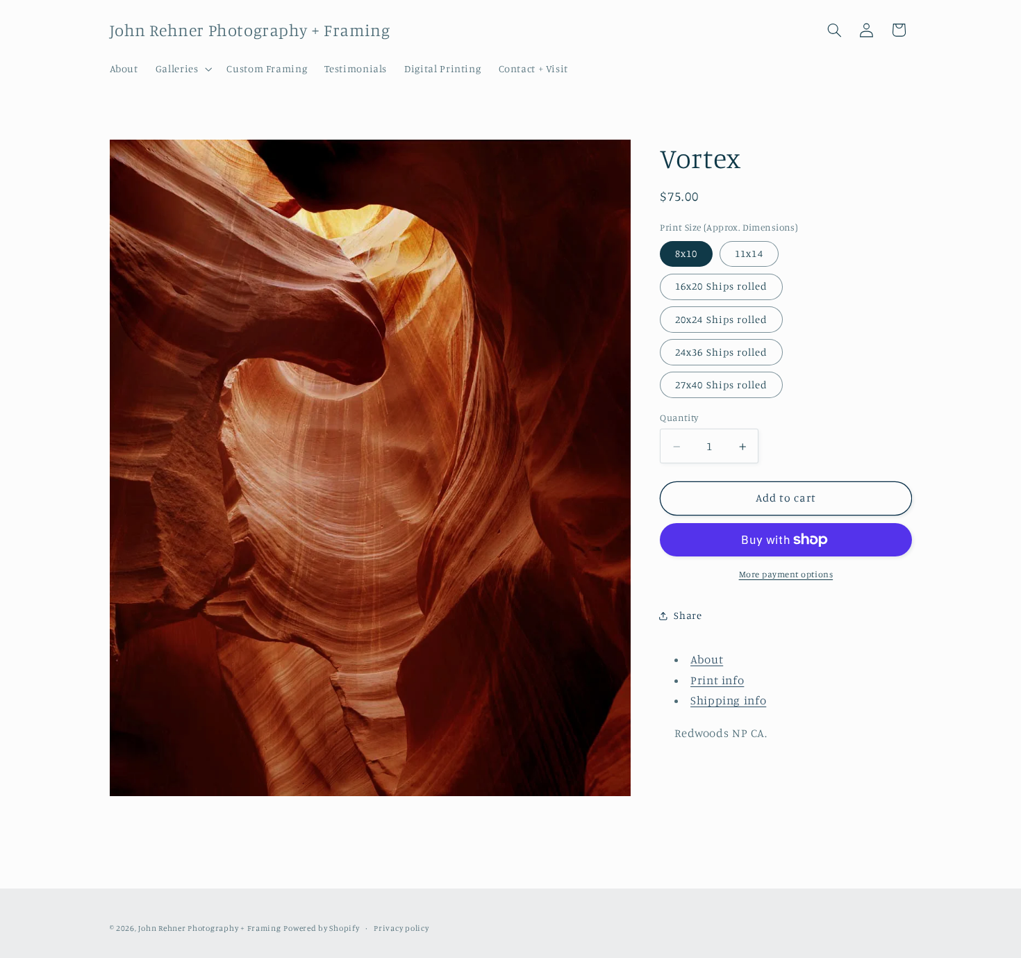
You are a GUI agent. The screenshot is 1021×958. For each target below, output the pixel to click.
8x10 (686, 254)
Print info (717, 680)
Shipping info (728, 701)
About (706, 660)
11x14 (749, 254)
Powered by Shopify (321, 928)
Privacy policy (401, 928)
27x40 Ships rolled (721, 385)
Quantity (679, 418)
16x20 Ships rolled (721, 286)
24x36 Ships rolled (721, 352)
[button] (182, 68)
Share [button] (688, 615)
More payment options (786, 574)
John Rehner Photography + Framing (209, 928)
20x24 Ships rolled (721, 319)
